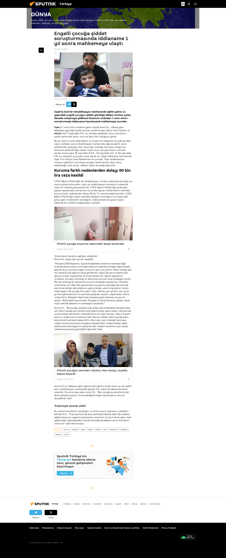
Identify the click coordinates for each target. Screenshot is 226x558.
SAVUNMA (108, 504)
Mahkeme (124, 429)
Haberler (75, 429)
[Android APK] (188, 537)
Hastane (58, 434)
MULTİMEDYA (154, 504)
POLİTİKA (86, 504)
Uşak (83, 429)
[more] (128, 249)
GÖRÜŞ (134, 504)
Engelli (90, 429)
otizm (105, 429)
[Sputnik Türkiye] (43, 7)
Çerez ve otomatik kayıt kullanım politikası (122, 528)
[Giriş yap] (188, 4)
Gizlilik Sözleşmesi (151, 528)
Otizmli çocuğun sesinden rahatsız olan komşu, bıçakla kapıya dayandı (92, 372)
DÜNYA (58, 429)
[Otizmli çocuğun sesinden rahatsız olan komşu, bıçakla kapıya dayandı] (93, 350)
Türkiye (66, 429)
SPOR (126, 504)
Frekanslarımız (48, 528)
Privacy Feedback (169, 528)
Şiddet (98, 429)
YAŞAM (118, 504)
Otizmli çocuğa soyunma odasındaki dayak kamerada (90, 243)
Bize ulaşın (79, 528)
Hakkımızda (34, 528)
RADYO (143, 504)
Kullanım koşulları (64, 528)
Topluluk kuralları (94, 528)
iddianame (114, 429)
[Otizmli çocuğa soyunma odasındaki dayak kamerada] (93, 223)
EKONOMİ (97, 504)
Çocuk (66, 434)
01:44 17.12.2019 (60, 49)
